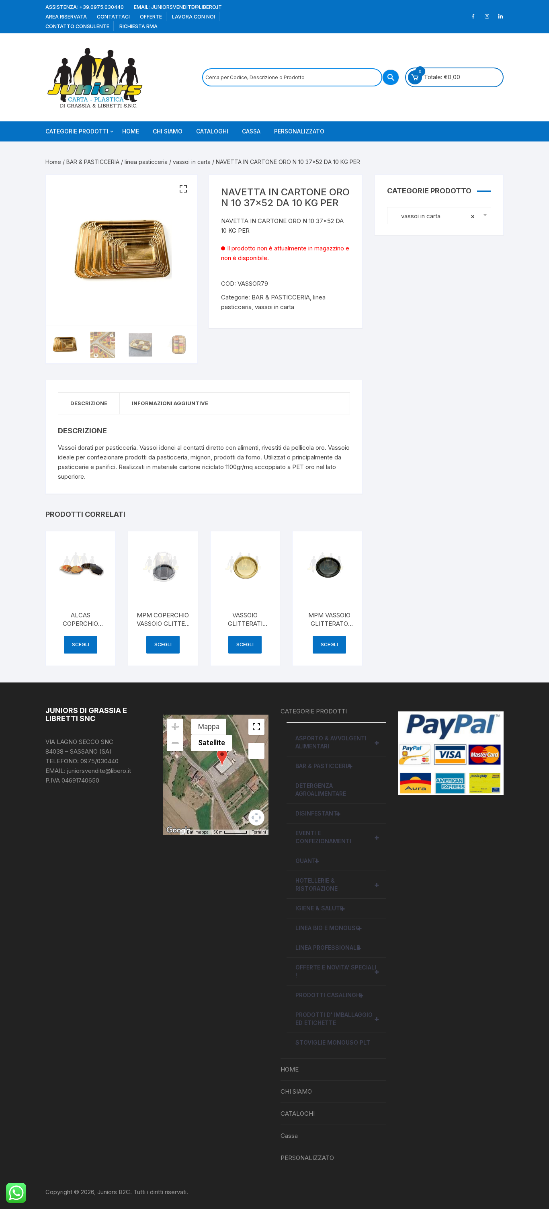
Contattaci (113, 17)
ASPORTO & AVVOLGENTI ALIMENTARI (337, 742)
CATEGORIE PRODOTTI (77, 131)
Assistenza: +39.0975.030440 (84, 7)
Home (53, 161)
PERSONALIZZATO (299, 131)
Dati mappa (198, 832)
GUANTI (307, 861)
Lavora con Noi (193, 17)
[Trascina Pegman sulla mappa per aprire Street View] (256, 751)
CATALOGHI (212, 131)
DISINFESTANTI (318, 813)
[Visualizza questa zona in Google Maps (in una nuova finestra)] (178, 830)
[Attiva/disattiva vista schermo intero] (256, 727)
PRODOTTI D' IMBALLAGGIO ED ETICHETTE (337, 1018)
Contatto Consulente (77, 26)
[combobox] (439, 215)
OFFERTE (151, 17)
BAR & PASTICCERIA (92, 161)
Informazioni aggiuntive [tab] (170, 403)
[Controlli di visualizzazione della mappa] (256, 817)
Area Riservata (66, 17)
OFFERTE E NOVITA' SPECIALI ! (337, 971)
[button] (183, 189)
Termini (259, 832)
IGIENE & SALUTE (320, 908)
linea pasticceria (146, 161)
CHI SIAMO (167, 131)
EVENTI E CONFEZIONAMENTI (337, 837)
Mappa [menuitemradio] (208, 726)
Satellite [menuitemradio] (211, 742)
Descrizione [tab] (88, 403)
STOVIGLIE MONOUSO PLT (332, 1042)
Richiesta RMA (138, 26)
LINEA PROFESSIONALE (328, 948)
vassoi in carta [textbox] (433, 216)
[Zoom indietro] (175, 743)
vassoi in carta (192, 161)
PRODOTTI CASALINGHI (329, 995)
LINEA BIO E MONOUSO (328, 928)
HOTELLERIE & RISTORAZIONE (337, 884)
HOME (130, 131)
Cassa (251, 131)
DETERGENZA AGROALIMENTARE (320, 789)
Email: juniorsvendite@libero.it (178, 7)
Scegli (80, 644)
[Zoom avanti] (175, 727)
